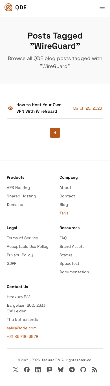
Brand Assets (72, 246)
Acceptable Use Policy (28, 246)
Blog (64, 204)
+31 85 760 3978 (22, 336)
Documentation (74, 271)
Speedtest (69, 263)
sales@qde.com (22, 327)
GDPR (12, 263)
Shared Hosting (21, 196)
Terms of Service (22, 237)
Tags (64, 213)
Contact (67, 196)
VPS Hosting (18, 187)
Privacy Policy (20, 254)
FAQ (63, 237)
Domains (15, 204)
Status (66, 254)
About (65, 187)
